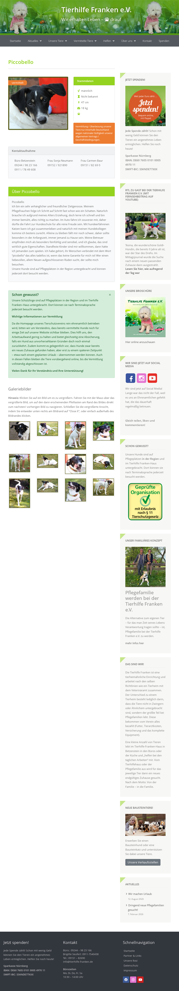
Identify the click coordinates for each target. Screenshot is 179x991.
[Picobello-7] (47, 460)
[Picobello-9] (103, 461)
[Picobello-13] (103, 486)
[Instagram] (133, 979)
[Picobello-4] (75, 435)
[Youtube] (140, 979)
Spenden (164, 41)
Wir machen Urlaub (140, 894)
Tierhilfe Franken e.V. (96, 9)
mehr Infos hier (134, 643)
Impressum (130, 970)
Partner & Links (132, 955)
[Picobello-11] (47, 485)
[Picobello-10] (19, 493)
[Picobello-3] (47, 428)
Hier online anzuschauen (140, 342)
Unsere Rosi (131, 960)
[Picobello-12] (75, 489)
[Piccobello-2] (19, 430)
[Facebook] (126, 979)
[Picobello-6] (19, 463)
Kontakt (147, 41)
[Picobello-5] (103, 430)
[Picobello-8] (75, 463)
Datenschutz (131, 965)
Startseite (15, 41)
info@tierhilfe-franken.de (78, 961)
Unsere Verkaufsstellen (143, 862)
